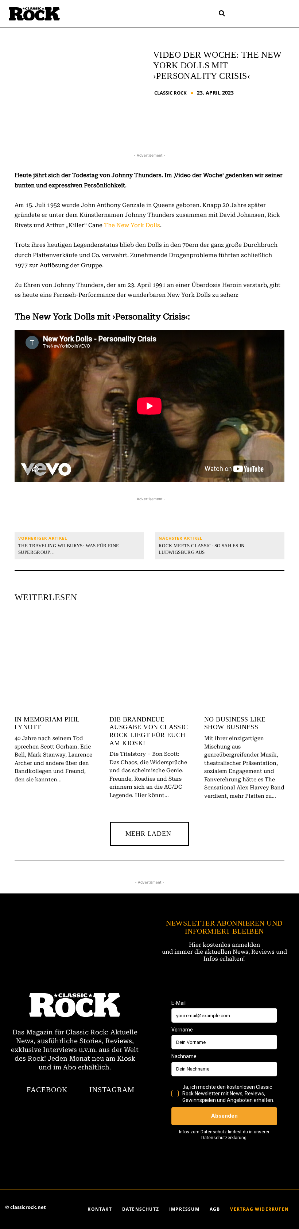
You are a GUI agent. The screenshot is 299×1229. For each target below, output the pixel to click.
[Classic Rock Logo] (34, 14)
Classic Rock (170, 93)
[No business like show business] (244, 662)
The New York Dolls (132, 225)
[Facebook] (235, 13)
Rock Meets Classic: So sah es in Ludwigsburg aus (202, 549)
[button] (222, 13)
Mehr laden (148, 833)
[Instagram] (249, 13)
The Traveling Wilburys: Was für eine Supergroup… (68, 549)
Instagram (112, 1090)
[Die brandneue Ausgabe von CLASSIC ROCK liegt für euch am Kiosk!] (149, 662)
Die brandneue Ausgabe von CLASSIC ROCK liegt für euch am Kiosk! (148, 731)
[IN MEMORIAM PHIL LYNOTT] (55, 662)
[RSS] (262, 13)
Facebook (47, 1090)
